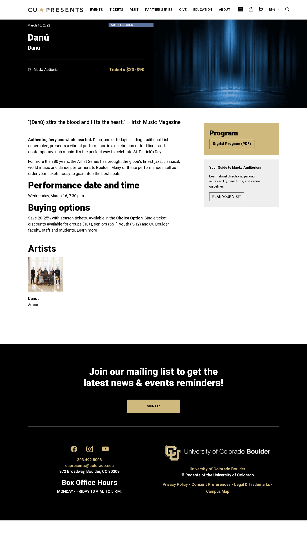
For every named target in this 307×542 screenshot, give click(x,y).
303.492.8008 (89, 460)
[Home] (55, 10)
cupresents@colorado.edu (89, 465)
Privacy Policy (175, 484)
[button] (127, 69)
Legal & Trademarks (252, 484)
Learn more (87, 230)
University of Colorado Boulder (217, 469)
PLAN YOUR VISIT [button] (226, 197)
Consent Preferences (211, 484)
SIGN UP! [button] (153, 406)
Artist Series (88, 161)
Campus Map (217, 491)
